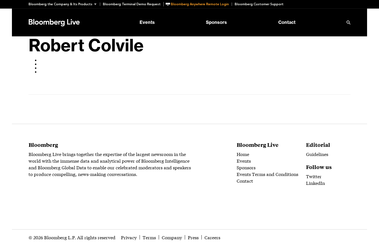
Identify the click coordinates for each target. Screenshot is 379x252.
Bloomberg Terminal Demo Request (132, 4)
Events (147, 22)
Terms (149, 237)
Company (172, 237)
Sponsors (216, 22)
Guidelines (317, 154)
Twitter (314, 176)
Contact (286, 22)
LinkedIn (315, 183)
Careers (212, 237)
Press (193, 237)
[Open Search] (348, 22)
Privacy (129, 237)
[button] (64, 4)
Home (243, 154)
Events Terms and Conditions (267, 174)
